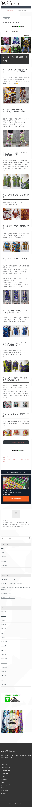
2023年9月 (3, 628)
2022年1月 (3, 654)
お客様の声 (7, 457)
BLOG (2, 548)
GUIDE (2, 552)
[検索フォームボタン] (29, 538)
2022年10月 (4, 641)
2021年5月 (3, 680)
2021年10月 (4, 667)
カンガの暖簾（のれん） (7, 593)
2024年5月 (3, 624)
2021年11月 (4, 663)
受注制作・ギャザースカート (8, 598)
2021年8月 (3, 671)
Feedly (4, 793)
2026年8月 (3, 611)
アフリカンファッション (11, 459)
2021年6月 (3, 675)
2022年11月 (4, 637)
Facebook (5, 790)
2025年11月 (4, 620)
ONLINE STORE (16, 499)
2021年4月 (3, 684)
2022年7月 (3, 646)
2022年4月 (3, 650)
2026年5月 (3, 616)
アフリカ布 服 (22, 459)
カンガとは (3, 561)
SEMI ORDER (5, 773)
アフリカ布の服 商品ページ (16, 442)
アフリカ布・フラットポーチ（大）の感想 (11, 583)
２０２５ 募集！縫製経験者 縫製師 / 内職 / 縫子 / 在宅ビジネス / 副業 (15, 588)
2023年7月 (3, 633)
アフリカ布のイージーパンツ (8, 579)
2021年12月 (4, 658)
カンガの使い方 (5, 565)
